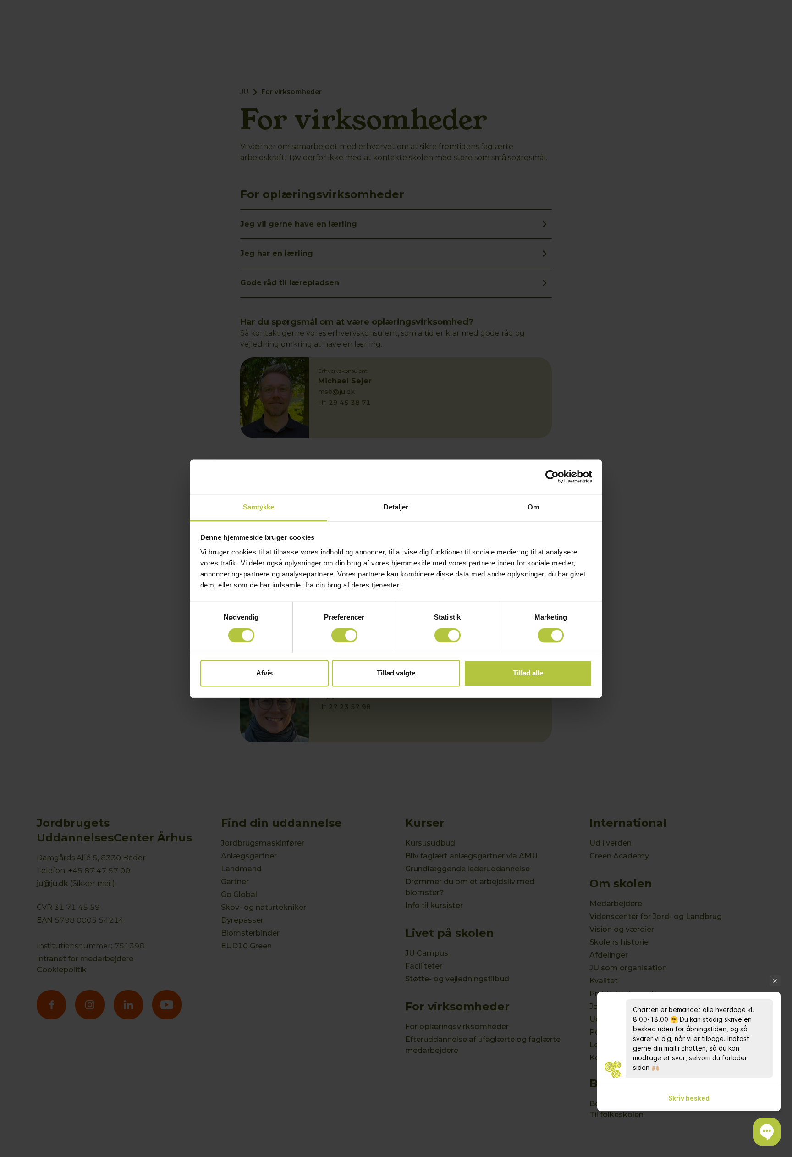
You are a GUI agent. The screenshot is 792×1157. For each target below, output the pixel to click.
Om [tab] (533, 507)
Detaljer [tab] (396, 507)
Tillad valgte (396, 673)
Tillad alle (528, 673)
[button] (767, 1132)
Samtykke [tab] (259, 507)
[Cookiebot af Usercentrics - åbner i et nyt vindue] (552, 476)
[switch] (344, 635)
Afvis (264, 673)
